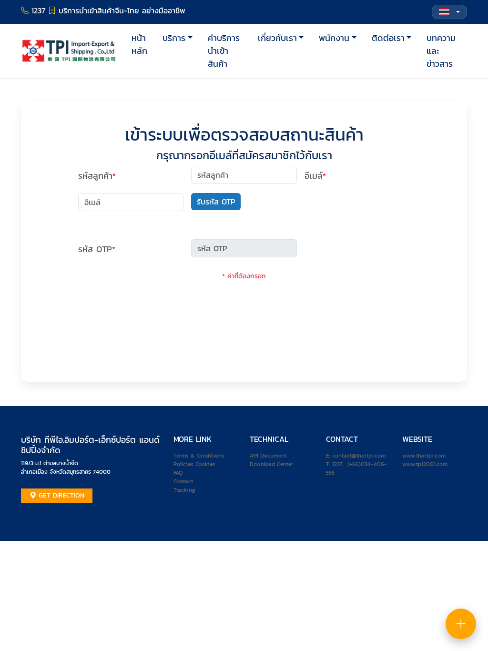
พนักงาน (334, 37)
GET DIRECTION (60, 495)
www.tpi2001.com (424, 464)
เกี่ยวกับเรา (277, 37)
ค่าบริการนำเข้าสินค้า (224, 50)
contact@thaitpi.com (359, 455)
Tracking (184, 490)
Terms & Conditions (198, 455)
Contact (183, 481)
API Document (268, 455)
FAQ (178, 472)
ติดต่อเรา (388, 37)
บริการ (174, 37)
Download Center (271, 464)
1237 (337, 464)
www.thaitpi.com (424, 455)
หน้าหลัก (139, 44)
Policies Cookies (194, 464)
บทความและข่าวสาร (441, 50)
